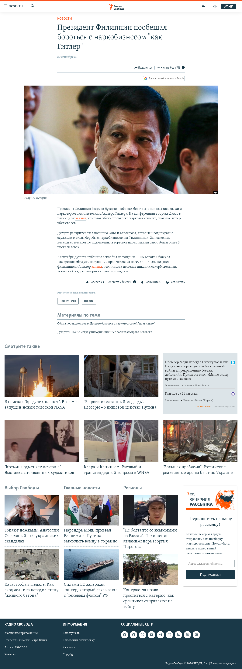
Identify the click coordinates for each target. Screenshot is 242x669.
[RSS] (178, 634)
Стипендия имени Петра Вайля (26, 640)
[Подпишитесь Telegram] (160, 634)
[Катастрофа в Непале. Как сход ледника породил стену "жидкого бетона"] (32, 564)
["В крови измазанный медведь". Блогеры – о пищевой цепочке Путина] (121, 376)
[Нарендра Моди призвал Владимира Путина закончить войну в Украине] (91, 510)
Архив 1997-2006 (16, 647)
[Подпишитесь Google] (124, 634)
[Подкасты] (187, 634)
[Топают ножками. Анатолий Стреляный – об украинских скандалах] (32, 510)
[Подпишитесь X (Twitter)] (142, 634)
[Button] (143, 67)
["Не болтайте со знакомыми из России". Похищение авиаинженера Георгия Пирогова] (150, 510)
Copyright (69, 654)
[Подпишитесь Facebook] (133, 634)
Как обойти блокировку (79, 640)
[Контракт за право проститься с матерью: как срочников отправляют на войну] (150, 569)
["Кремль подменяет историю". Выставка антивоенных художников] (42, 441)
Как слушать (71, 633)
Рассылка (69, 647)
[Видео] (203, 6)
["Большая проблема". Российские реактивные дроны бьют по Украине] (200, 441)
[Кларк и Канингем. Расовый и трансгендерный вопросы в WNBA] (121, 441)
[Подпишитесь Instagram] (169, 634)
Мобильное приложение (21, 633)
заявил (80, 218)
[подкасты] (215, 6)
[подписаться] (196, 634)
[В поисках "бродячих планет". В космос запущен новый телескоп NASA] (42, 376)
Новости (64, 19)
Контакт (10, 654)
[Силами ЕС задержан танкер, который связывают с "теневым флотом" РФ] (91, 564)
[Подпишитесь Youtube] (151, 634)
